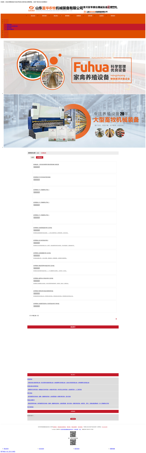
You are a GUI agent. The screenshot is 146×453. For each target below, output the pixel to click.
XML (80, 429)
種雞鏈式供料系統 (62, 353)
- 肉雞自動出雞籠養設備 (33, 382)
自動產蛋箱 (62, 364)
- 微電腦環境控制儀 (32, 396)
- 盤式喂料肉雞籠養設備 (47, 382)
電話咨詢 (6, 448)
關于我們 (44, 15)
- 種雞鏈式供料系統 (43, 389)
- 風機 (39, 396)
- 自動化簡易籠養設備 (71, 382)
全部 (32, 157)
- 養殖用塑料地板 (32, 403)
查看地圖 (112, 448)
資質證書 (90, 15)
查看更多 (73, 418)
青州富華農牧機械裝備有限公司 (67, 429)
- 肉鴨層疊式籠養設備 (83, 382)
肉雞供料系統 (62, 357)
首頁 (38, 153)
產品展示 (56, 15)
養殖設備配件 (10, 29)
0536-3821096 (104, 426)
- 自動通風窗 (53, 396)
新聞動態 (79, 15)
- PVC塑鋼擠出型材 (104, 403)
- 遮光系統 (68, 396)
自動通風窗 (77, 360)
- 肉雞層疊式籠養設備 (59, 382)
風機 (76, 353)
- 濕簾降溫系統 (46, 396)
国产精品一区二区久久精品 (8, 451)
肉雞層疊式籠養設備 (46, 360)
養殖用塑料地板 (91, 338)
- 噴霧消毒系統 (61, 396)
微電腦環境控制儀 (76, 349)
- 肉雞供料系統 (53, 389)
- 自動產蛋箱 (71, 389)
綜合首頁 (33, 15)
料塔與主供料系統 (62, 360)
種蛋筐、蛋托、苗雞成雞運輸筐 (92, 364)
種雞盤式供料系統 (62, 349)
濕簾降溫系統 (76, 357)
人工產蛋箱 (62, 368)
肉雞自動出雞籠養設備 (47, 353)
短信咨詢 (41, 448)
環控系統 (9, 27)
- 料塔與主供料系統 (62, 389)
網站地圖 (76, 429)
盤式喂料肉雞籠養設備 (47, 357)
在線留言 (101, 15)
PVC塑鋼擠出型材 (91, 368)
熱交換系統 (104, 368)
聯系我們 (113, 15)
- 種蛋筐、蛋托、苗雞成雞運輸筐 (89, 403)
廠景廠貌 (67, 15)
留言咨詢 (77, 448)
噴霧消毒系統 (76, 364)
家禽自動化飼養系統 (12, 26)
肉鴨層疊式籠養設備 (46, 368)
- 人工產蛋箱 (78, 389)
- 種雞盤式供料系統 (32, 389)
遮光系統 (76, 368)
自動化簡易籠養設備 (46, 364)
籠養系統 (9, 24)
